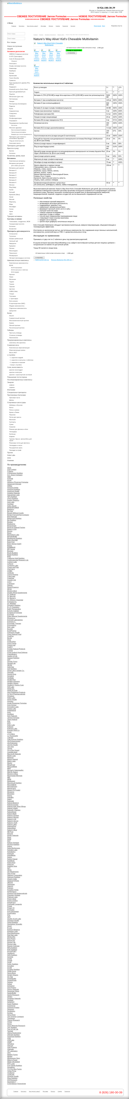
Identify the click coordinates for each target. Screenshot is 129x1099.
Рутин (11, 108)
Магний (11, 199)
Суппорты (12, 422)
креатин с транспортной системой (20, 374)
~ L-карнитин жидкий (16, 357)
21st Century (11, 469)
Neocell (10, 834)
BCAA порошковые (16, 267)
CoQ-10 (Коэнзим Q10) (16, 59)
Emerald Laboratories (15, 620)
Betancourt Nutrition (14, 518)
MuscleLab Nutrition (14, 783)
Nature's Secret (12, 821)
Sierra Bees (11, 973)
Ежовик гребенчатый (16, 238)
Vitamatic (10, 1049)
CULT (9, 582)
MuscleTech (11, 788)
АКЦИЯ (10, 49)
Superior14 (11, 1006)
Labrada (10, 738)
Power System (12, 901)
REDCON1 (11, 937)
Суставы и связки (14, 219)
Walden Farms (12, 1055)
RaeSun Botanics (13, 930)
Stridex (9, 997)
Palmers (10, 888)
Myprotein (10, 794)
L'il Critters (11, 734)
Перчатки (12, 415)
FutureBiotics (12, 654)
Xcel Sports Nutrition (14, 1065)
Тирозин (12, 286)
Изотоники (11, 390)
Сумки (11, 424)
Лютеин (11, 248)
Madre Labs (11, 756)
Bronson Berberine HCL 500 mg (61, 260)
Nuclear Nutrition (13, 844)
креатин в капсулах (15, 372)
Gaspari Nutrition (13, 658)
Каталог (73, 26)
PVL (8, 915)
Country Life (11, 580)
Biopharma (11, 524)
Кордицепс (12, 87)
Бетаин (11, 73)
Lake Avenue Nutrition (15, 739)
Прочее (10, 452)
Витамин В (12, 173)
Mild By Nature (12, 772)
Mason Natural (12, 759)
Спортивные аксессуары (16, 402)
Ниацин (11, 101)
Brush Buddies (12, 553)
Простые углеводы (15, 333)
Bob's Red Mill (12, 540)
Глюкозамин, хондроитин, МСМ (19, 221)
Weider (9, 1056)
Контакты (21, 26)
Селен (11, 209)
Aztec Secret (11, 506)
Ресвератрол (13, 255)
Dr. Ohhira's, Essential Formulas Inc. (15, 601)
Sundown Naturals (14, 998)
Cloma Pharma (12, 574)
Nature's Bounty (13, 817)
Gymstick (10, 676)
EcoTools (10, 614)
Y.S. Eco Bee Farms (14, 1069)
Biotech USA (12, 529)
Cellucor (10, 564)
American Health (13, 491)
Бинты (11, 407)
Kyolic (9, 732)
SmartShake (11, 978)
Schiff (9, 962)
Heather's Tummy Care (15, 685)
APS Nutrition (12, 497)
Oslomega (11, 884)
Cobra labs (11, 576)
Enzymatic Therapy (14, 623)
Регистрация (97, 26)
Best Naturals (12, 516)
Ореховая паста (14, 397)
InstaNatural (11, 710)
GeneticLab (11, 663)
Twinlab (10, 1031)
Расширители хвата (15, 448)
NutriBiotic (11, 861)
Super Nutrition (12, 1004)
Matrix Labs (11, 761)
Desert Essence (13, 587)
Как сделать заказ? (32, 26)
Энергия (10, 382)
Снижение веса (13, 345)
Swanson (10, 1009)
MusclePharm (12, 786)
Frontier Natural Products (16, 649)
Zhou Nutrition (12, 1078)
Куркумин (12, 246)
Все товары (11, 42)
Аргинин (12, 274)
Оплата (51, 26)
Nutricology (11, 863)
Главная (13, 26)
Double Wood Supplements (17, 593)
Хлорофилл (13, 120)
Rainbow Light (12, 931)
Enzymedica (11, 625)
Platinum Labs (12, 897)
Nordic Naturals (12, 835)
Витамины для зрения (16, 168)
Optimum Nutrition (13, 877)
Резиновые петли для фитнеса (19, 443)
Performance (11, 891)
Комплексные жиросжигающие (19, 348)
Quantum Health (13, 920)
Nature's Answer (13, 815)
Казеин (11, 323)
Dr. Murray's (11, 598)
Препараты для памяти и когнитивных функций (17, 137)
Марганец (12, 202)
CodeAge (10, 578)
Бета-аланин (13, 301)
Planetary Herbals (13, 895)
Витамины (11, 158)
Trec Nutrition (12, 1027)
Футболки (12, 434)
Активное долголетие (50, 34)
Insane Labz (11, 709)
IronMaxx (10, 714)
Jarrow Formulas (13, 718)
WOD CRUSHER (13, 1062)
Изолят (11, 316)
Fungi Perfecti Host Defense (17, 652)
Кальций (12, 192)
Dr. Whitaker (11, 603)
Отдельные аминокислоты (18, 308)
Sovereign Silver (13, 991)
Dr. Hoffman (11, 594)
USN (9, 1038)
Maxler (9, 763)
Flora (9, 640)
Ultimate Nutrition (13, 1035)
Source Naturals (13, 989)
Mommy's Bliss (12, 774)
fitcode (9, 638)
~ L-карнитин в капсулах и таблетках (21, 360)
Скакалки (12, 427)
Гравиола (12, 80)
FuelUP (10, 651)
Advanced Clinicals (14, 484)
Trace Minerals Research (16, 1026)
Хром (11, 211)
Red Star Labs (12, 935)
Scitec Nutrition (12, 964)
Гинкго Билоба (14, 78)
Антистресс (13, 63)
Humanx (10, 701)
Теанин (11, 284)
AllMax (9, 486)
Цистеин (12, 289)
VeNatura (10, 1044)
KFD (9, 723)
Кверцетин (12, 243)
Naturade (10, 801)
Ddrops (9, 585)
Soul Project (11, 987)
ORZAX (10, 882)
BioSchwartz (11, 526)
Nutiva (9, 846)
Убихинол (14, 61)
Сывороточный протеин (17, 318)
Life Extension (12, 743)
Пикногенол (13, 253)
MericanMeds (12, 766)
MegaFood (11, 765)
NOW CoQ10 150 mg (42, 260)
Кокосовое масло (15, 143)
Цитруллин (12, 310)
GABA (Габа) (13, 291)
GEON (9, 665)
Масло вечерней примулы (18, 130)
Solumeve (11, 986)
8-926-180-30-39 (106, 8)
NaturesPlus (11, 826)
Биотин (11, 151)
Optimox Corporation (14, 875)
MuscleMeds (11, 785)
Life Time (10, 747)
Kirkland (10, 727)
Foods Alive (11, 641)
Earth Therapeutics (14, 609)
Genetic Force (12, 661)
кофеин (11, 385)
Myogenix (10, 792)
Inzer (9, 712)
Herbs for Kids (12, 690)
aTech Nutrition (12, 498)
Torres (9, 1024)
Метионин (12, 279)
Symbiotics (11, 1011)
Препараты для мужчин (16, 146)
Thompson (11, 1018)
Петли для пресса (15, 417)
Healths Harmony (13, 681)
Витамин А (12, 170)
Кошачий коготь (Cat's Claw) (18, 89)
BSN (9, 556)
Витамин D (12, 177)
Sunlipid (10, 1000)
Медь (11, 204)
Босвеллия (12, 229)
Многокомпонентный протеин (19, 320)
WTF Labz (11, 1064)
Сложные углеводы (15, 335)
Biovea (9, 531)
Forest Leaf (11, 645)
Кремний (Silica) (14, 194)
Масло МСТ (13, 352)
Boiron (9, 545)
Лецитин (12, 94)
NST (9, 841)
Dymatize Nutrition (13, 605)
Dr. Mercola (11, 596)
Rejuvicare (11, 940)
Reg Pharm (11, 939)
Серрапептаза (14, 111)
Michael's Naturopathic (15, 770)
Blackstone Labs (13, 535)
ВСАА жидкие (15, 272)
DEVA (9, 589)
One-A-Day (11, 873)
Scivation (10, 966)
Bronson (10, 551)
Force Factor (11, 643)
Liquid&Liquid (12, 752)
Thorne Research (13, 1020)
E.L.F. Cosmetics (13, 607)
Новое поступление (14, 46)
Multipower (11, 781)
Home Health (12, 699)
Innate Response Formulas (17, 703)
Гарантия (65, 26)
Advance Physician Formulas (17, 482)
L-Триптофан (13, 298)
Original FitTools (13, 881)
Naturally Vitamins (13, 810)
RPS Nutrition (12, 948)
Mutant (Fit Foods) (13, 790)
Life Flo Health (12, 745)
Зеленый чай (13, 241)
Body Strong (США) (14, 544)
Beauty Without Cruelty (15, 513)
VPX (9, 1053)
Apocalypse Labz (13, 495)
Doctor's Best (12, 591)
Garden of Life (12, 656)
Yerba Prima (11, 1071)
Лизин (11, 277)
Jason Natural (12, 719)
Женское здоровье (15, 128)
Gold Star (10, 667)
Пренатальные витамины (18, 132)
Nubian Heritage (13, 843)
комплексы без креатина (17, 342)
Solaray (10, 982)
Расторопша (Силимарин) (18, 104)
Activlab (10, 478)
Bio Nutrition (11, 520)
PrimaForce (11, 902)
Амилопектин (13, 337)
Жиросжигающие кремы (17, 350)
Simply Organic (12, 975)
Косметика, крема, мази (16, 156)
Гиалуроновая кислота (16, 224)
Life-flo (9, 748)
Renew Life (11, 942)
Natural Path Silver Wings (16, 806)
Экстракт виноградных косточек (19, 258)
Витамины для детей (16, 163)
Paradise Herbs (12, 890)
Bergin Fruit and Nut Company (18, 515)
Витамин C (12, 175)
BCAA (11, 265)
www (9, 458)
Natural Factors (12, 805)
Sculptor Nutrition (13, 969)
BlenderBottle (12, 536)
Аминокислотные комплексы (18, 260)
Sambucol (11, 953)
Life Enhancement (13, 741)
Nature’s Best (12, 830)
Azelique (10, 504)
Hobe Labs (11, 455)
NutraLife (10, 853)
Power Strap (11, 899)
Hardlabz (10, 678)
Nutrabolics (11, 852)
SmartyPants (11, 980)
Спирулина (13, 113)
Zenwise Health (13, 1076)
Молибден (12, 206)
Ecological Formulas (14, 613)
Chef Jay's (11, 569)
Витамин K (12, 182)
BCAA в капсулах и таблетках (19, 270)
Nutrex (9, 857)
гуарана (12, 387)
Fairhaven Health (13, 632)
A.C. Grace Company (14, 475)
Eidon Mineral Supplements (17, 616)
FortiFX (10, 647)
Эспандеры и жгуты (15, 445)
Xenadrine (11, 1067)
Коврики (12, 436)
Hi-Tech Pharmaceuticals (16, 694)
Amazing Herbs (12, 488)
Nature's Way (60, 34)
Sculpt (9, 968)
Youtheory (11, 1073)
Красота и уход (12, 148)
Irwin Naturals (12, 716)
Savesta (10, 957)
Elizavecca (11, 618)
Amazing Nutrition (13, 489)
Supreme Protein (13, 1007)
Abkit (9, 477)
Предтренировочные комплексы (19, 340)
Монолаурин (13, 251)
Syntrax (10, 1013)
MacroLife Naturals (14, 754)
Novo (9, 837)
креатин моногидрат (16, 370)
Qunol (9, 926)
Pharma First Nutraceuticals (17, 893)
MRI (8, 777)
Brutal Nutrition (12, 555)
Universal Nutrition (14, 1036)
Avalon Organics (13, 500)
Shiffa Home (11, 971)
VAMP (9, 1042)
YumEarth (10, 1074)
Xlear (9, 468)
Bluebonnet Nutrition (14, 538)
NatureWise (11, 828)
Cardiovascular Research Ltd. (18, 560)
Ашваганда (13, 68)
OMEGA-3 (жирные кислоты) (18, 54)
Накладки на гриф (15, 450)
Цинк (10, 214)
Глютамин (12, 296)
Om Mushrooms (13, 872)
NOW (9, 839)
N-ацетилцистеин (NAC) (17, 303)
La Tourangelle (12, 736)
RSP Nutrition (12, 949)
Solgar (9, 984)
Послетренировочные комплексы (19, 380)
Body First (11, 542)
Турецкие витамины (14, 216)
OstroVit (10, 886)
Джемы (11, 400)
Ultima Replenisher (14, 1033)
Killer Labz (11, 725)
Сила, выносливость (15, 367)
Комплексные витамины (17, 161)
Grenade (10, 672)
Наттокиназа (13, 99)
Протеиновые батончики (16, 395)
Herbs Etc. (11, 689)
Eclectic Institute (13, 611)
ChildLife (10, 573)
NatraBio (10, 797)
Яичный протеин (14, 325)
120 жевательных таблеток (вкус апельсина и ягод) (81, 47)
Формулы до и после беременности (21, 134)
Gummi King (11, 674)
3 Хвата (10, 471)
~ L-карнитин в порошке (17, 362)
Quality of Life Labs (14, 919)
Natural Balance (13, 803)
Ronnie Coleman (13, 946)
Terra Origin (11, 1015)
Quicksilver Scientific (14, 924)
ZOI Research (12, 1080)
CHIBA (9, 571)
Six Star (10, 977)
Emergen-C (11, 622)
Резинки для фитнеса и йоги (18, 429)
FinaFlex (10, 636)
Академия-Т (11, 1082)
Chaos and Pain (13, 567)
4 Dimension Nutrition (15, 473)
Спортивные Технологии (16, 1084)
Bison (9, 533)
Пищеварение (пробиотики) (18, 123)
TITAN (9, 1022)
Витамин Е (12, 180)
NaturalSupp (11, 812)
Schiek (9, 960)
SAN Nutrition (12, 955)
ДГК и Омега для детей (17, 165)
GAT (8, 660)
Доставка (43, 26)
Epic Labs (10, 627)
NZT (8, 868)
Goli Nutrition (12, 669)
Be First (10, 511)
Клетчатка (14, 125)
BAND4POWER (13, 507)
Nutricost (10, 864)
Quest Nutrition (12, 922)
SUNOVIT (11, 1002)
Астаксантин (13, 234)
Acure (9, 480)
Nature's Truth (12, 823)
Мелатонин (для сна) (16, 96)
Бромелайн (13, 75)
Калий (11, 190)
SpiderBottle (11, 993)
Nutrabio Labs (12, 850)
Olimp (9, 870)
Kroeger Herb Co (13, 730)
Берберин (12, 71)
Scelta (9, 959)
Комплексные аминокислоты (18, 263)
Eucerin (10, 629)
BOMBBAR (11, 547)
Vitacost (10, 1045)
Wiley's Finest (12, 1060)
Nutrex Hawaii (12, 859)
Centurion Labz (12, 565)
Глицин (11, 294)
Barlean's (10, 509)
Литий (11, 197)
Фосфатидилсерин (15, 118)
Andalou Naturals (13, 493)
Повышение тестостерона (17, 377)
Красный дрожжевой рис (17, 91)
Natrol (9, 799)
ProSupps (10, 910)
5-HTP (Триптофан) (15, 56)
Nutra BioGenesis (13, 848)
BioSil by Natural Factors (16, 527)
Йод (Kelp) (12, 187)
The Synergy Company (15, 1016)
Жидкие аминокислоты (16, 306)
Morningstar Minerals (14, 776)
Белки (9, 313)
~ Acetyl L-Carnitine (15, 365)
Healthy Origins (12, 683)
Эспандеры (13, 431)
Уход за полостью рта (16, 141)
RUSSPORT (11, 951)
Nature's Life (11, 819)
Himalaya (10, 696)
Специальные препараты (16, 392)
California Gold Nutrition (15, 558)
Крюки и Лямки (14, 412)
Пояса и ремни (14, 410)
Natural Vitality (12, 808)
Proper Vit (10, 908)
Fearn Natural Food (14, 634)
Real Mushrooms (13, 933)
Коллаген (12, 153)
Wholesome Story (13, 1058)
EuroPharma (11, 631)
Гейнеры (10, 330)
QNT (9, 917)
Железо (11, 185)
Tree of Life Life (12, 1029)
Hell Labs (10, 687)
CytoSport (10, 584)
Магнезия (12, 419)
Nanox (9, 795)
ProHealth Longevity (14, 904)
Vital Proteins (12, 1047)
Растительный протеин (16, 328)
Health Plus (11, 680)
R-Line (9, 928)
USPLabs (10, 1040)
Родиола (12, 106)
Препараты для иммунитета (18, 231)
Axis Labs (10, 502)
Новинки (10, 460)
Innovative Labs (13, 707)
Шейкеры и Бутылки (15, 405)
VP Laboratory (12, 1051)
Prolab (9, 906)
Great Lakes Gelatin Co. (15, 670)
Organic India (12, 879)
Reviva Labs (11, 944)
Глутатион (12, 236)
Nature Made (12, 814)
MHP (9, 768)
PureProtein (11, 913)
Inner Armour (11, 705)
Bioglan (10, 522)
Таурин (11, 281)
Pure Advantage (13, 911)
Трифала (12, 116)
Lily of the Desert (13, 750)
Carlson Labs (12, 562)
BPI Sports (11, 549)
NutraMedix (11, 855)
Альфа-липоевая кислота (17, 66)
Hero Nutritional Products (16, 692)
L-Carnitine (11, 355)
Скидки (58, 26)
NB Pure (10, 832)
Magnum (10, 757)
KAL (8, 721)
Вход (103, 26)
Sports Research (13, 995)
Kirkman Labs (12, 728)
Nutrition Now (12, 866)
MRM (9, 779)
